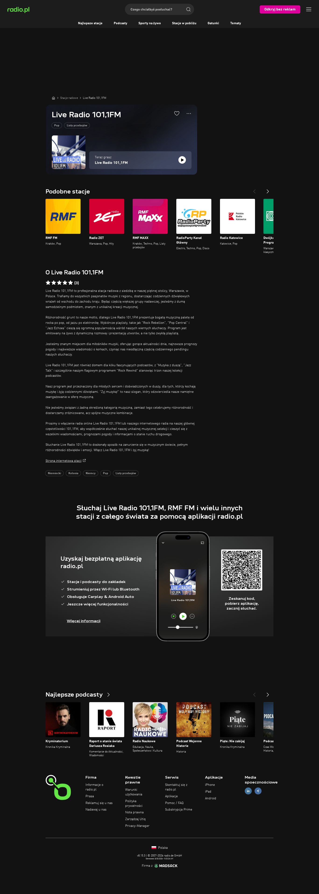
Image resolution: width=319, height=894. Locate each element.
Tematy (235, 23)
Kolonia (73, 473)
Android (210, 798)
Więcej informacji (83, 620)
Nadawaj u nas (95, 809)
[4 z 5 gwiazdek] (65, 283)
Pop (56, 125)
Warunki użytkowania (133, 792)
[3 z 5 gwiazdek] (59, 283)
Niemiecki (54, 473)
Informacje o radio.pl (94, 787)
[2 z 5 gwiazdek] (54, 283)
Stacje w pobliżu (184, 23)
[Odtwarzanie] (182, 160)
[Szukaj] (188, 9)
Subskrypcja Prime (178, 809)
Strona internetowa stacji (64, 461)
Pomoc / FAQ (174, 803)
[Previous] (254, 189)
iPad (208, 791)
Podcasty (120, 23)
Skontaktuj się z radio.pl (176, 787)
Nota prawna (134, 812)
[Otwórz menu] (309, 9)
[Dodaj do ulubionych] (177, 113)
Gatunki (213, 23)
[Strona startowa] (53, 98)
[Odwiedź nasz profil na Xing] (258, 790)
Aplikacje (171, 796)
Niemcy (91, 473)
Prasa (89, 796)
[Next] (267, 189)
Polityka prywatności (133, 804)
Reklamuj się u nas (99, 803)
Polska (162, 847)
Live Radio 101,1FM (111, 163)
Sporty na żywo (149, 23)
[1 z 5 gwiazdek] (48, 283)
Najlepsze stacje (90, 23)
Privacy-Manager (137, 826)
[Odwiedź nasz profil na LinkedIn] (248, 790)
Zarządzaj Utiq (135, 819)
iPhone (210, 785)
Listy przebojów (77, 125)
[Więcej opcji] (188, 113)
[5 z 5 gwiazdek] (70, 283)
